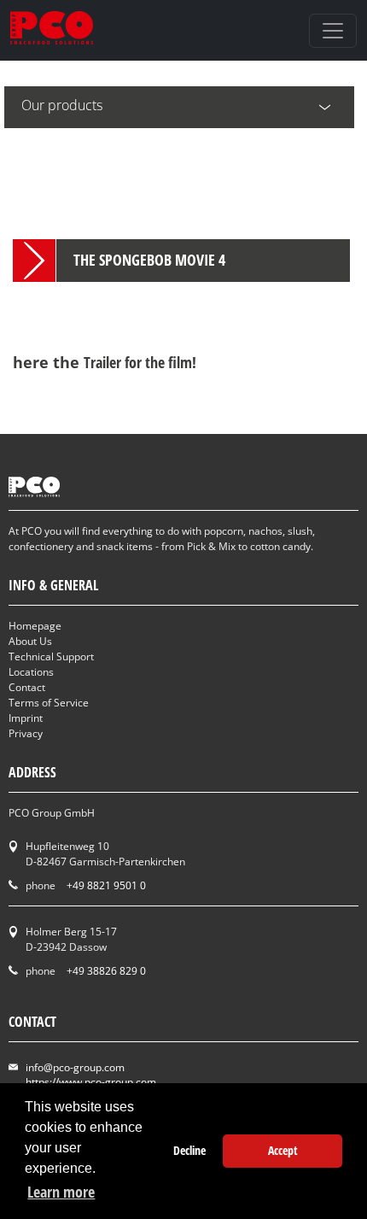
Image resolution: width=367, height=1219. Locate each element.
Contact (27, 687)
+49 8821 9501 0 (106, 885)
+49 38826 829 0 (106, 971)
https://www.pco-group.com (91, 1082)
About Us (30, 641)
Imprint (26, 718)
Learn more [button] (61, 1191)
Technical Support (51, 656)
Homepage (35, 625)
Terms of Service (49, 702)
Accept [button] (283, 1150)
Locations (31, 672)
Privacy (26, 733)
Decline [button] (189, 1150)
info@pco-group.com (75, 1067)
